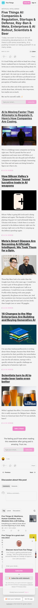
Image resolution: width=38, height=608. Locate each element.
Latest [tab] (9, 511)
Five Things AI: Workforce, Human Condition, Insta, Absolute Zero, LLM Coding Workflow (13, 518)
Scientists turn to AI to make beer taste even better (16, 378)
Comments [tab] (6, 486)
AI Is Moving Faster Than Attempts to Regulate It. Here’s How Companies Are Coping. (18, 116)
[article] (19, 523)
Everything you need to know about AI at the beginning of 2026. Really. (14, 524)
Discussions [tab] (16, 511)
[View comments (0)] (10, 57)
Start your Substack (14, 599)
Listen (34, 51)
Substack (9, 604)
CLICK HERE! (7, 170)
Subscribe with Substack (20, 578)
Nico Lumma (12, 528)
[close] (32, 541)
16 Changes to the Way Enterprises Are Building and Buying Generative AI (18, 317)
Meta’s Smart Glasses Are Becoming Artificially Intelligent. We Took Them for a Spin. (19, 245)
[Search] (34, 511)
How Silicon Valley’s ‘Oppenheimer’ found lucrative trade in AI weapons (16, 181)
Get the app (29, 599)
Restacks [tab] (14, 486)
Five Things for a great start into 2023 (13, 536)
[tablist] (10, 486)
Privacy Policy (22, 586)
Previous (7, 472)
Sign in (34, 3)
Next (31, 472)
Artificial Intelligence (10, 9)
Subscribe (27, 3)
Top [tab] (4, 511)
